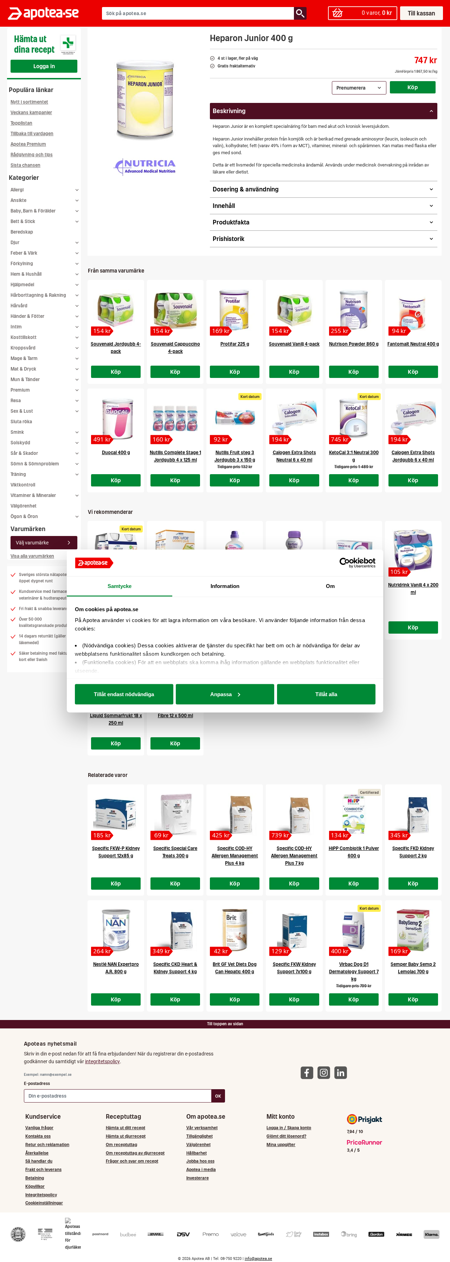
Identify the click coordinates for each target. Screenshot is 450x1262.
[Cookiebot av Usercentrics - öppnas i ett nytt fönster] (344, 563)
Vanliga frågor (39, 1127)
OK (218, 1096)
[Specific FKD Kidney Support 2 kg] (413, 814)
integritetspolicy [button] (102, 1061)
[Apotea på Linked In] (342, 1072)
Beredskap (22, 232)
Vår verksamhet (202, 1127)
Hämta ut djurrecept (126, 1136)
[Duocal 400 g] (116, 418)
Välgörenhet (24, 506)
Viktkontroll (23, 485)
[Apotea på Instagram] (325, 1072)
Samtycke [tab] (120, 586)
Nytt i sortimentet (29, 102)
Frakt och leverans (43, 1169)
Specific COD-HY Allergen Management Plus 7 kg (294, 855)
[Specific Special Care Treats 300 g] (175, 814)
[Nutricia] (144, 167)
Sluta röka (21, 422)
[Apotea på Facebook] (308, 1072)
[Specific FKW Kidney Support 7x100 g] (294, 930)
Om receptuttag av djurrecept (135, 1153)
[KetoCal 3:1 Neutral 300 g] (354, 418)
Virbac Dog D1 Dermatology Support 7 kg (354, 971)
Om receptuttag (121, 1144)
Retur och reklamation (47, 1144)
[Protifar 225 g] (234, 309)
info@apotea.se (258, 1258)
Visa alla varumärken (32, 556)
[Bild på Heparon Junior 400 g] (146, 98)
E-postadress (37, 1083)
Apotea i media (201, 1169)
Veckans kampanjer (31, 113)
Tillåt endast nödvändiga (124, 694)
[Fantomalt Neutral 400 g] (413, 309)
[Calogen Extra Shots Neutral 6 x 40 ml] (294, 418)
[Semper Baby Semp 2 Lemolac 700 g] (413, 930)
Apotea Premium (28, 144)
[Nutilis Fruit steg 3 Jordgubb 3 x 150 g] (234, 418)
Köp (412, 87)
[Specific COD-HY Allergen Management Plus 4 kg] (234, 814)
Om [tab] (330, 586)
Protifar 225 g (234, 344)
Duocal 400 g (116, 453)
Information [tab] (225, 586)
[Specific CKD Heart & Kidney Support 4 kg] (175, 930)
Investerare (197, 1178)
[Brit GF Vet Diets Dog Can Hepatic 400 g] (234, 930)
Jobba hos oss (200, 1161)
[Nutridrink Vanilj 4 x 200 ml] (413, 550)
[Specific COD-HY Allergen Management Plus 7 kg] (294, 814)
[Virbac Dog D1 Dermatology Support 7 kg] (354, 930)
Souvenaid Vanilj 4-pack (294, 344)
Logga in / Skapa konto (288, 1127)
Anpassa (221, 694)
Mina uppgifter (280, 1144)
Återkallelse (37, 1153)
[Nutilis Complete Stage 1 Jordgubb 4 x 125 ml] (175, 418)
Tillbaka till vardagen (32, 134)
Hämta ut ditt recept (125, 1127)
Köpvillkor (35, 1186)
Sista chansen (25, 165)
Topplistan (21, 123)
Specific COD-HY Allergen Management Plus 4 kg (235, 855)
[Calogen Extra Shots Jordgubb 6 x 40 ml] (413, 418)
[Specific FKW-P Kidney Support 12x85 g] (116, 814)
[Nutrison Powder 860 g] (354, 309)
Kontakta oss (38, 1136)
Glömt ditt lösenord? (286, 1136)
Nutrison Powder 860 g (354, 344)
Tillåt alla (326, 694)
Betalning (34, 1178)
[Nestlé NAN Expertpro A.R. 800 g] (116, 930)
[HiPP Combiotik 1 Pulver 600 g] (354, 814)
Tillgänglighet (199, 1136)
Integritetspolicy (41, 1194)
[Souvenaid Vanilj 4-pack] (294, 309)
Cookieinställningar (44, 1202)
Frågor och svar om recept (132, 1161)
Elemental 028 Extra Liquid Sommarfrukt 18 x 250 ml (116, 715)
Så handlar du (38, 1161)
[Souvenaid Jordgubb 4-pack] (116, 309)
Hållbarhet (196, 1153)
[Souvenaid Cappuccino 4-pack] (175, 309)
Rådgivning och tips (32, 155)
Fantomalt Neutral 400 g (413, 344)
